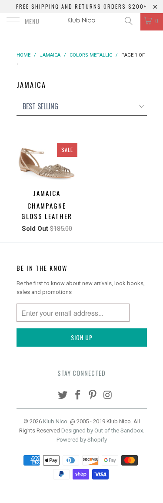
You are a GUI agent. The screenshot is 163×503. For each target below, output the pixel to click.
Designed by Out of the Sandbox (102, 430)
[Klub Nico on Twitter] (63, 396)
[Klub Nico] (82, 21)
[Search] (128, 21)
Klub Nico (55, 421)
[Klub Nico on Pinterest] (93, 396)
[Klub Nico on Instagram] (108, 396)
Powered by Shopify (82, 439)
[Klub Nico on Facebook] (77, 396)
